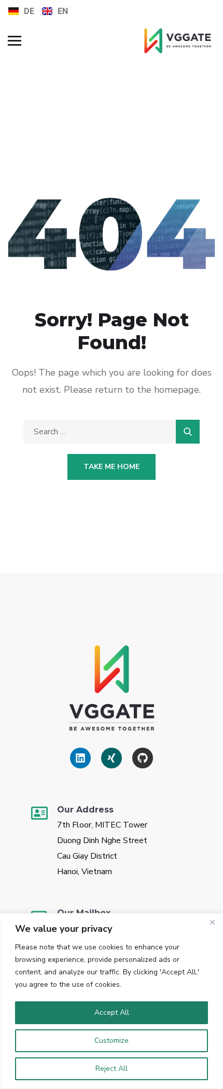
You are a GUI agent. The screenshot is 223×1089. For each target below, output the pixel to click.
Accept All (111, 1012)
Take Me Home (111, 467)
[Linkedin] (80, 758)
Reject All (111, 1068)
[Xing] (111, 758)
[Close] (212, 922)
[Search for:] (111, 431)
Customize (111, 1040)
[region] (111, 1001)
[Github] (142, 758)
